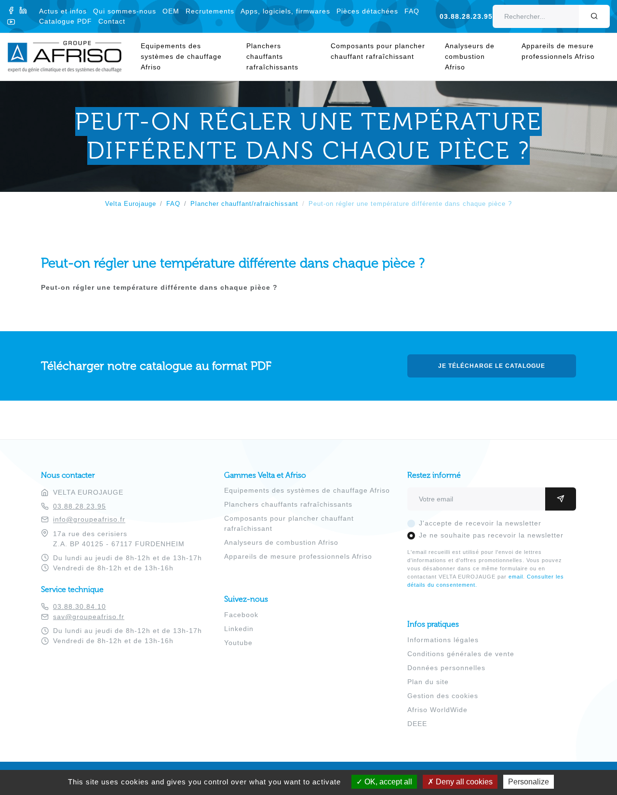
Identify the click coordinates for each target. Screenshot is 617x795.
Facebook (241, 615)
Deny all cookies (463, 782)
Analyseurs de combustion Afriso (470, 56)
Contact (111, 21)
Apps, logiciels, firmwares (285, 11)
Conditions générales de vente (460, 654)
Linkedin (239, 629)
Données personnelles (446, 668)
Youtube (238, 643)
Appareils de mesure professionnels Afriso (558, 51)
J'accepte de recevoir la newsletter (480, 523)
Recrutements (210, 11)
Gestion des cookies (442, 696)
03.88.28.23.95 (466, 16)
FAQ (411, 11)
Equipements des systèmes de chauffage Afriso (181, 56)
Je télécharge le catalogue (491, 366)
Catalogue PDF (65, 21)
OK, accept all (387, 782)
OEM (170, 11)
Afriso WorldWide (437, 710)
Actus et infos (63, 11)
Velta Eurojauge (130, 204)
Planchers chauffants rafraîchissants (272, 56)
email (516, 576)
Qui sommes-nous (124, 11)
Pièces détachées (367, 11)
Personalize (528, 782)
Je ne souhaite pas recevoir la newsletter (491, 535)
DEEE (417, 724)
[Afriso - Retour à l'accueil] (70, 46)
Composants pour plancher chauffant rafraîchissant (378, 51)
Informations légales (443, 640)
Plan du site (428, 682)
